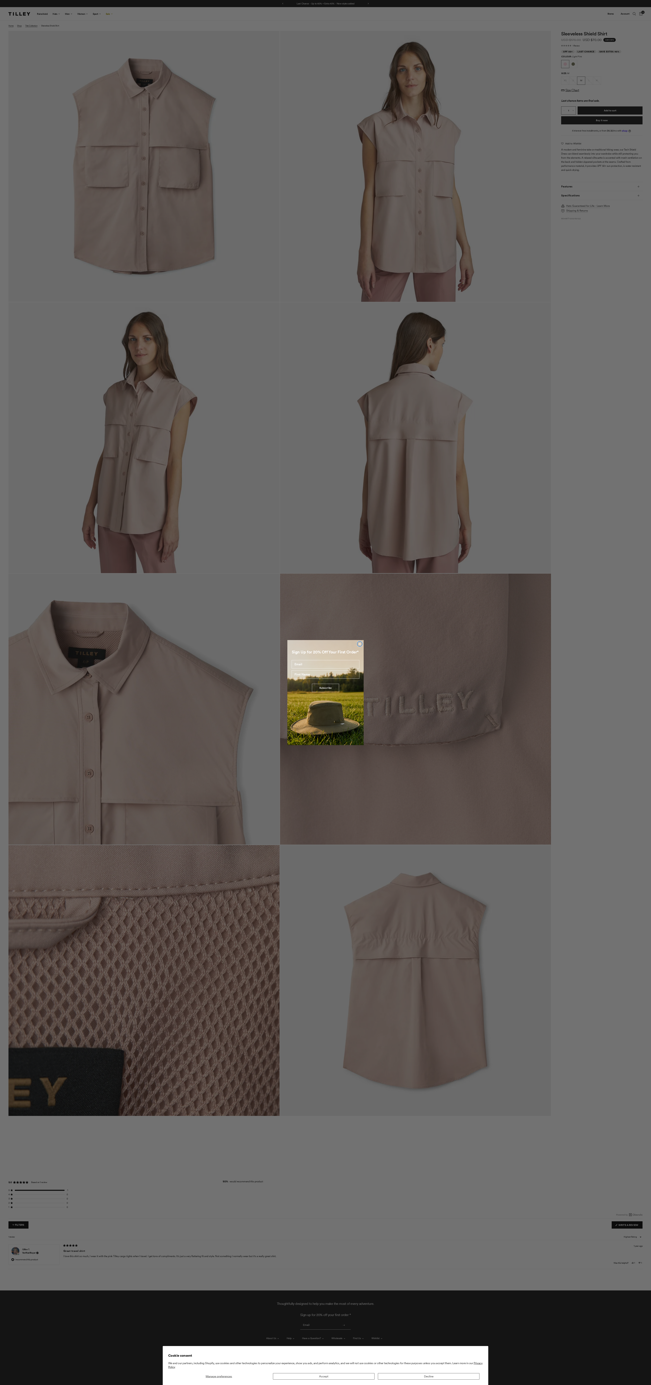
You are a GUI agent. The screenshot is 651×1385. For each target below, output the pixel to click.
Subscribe (325, 687)
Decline (428, 1376)
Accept (323, 1376)
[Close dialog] (359, 643)
